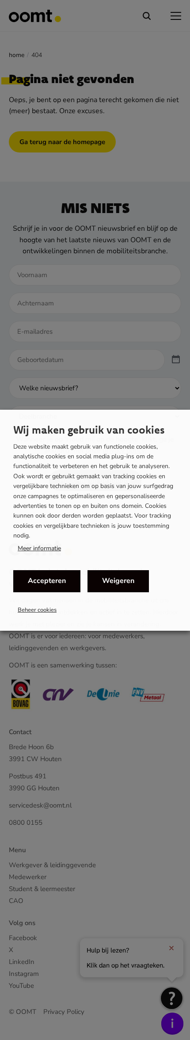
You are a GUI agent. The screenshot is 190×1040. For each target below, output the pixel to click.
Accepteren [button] (47, 581)
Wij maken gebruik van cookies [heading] (89, 429)
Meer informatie (39, 548)
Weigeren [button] (118, 581)
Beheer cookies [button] (37, 610)
